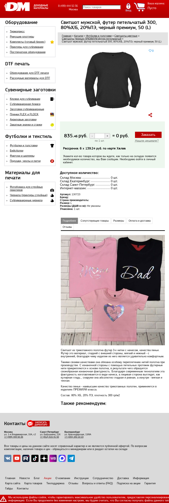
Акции (47, 478)
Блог (37, 478)
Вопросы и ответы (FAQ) (97, 483)
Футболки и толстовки (24, 145)
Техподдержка (55, 483)
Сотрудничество (103, 478)
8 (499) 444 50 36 (68, 6)
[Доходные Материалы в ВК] (7, 458)
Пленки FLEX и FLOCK (24, 114)
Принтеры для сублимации (26, 46)
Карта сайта (12, 483)
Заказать (148, 135)
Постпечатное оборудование (28, 52)
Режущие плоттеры (22, 36)
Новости (24, 478)
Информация (141, 478)
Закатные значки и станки (26, 124)
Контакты (22, 488)
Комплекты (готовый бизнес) (27, 41)
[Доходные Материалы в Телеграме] (71, 458)
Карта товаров (33, 483)
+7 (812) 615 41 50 (49, 437)
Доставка (123, 478)
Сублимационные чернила (26, 200)
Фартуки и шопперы (22, 155)
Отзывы (73, 483)
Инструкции (81, 478)
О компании (62, 478)
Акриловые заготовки (23, 119)
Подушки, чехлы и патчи (25, 160)
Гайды (9, 488)
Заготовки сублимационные (27, 109)
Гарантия (150, 483)
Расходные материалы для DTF (30, 78)
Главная (10, 478)
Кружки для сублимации (25, 98)
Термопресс (17, 31)
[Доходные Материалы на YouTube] (16, 458)
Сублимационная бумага (25, 104)
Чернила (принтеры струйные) (28, 195)
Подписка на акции (128, 483)
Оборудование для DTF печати (29, 72)
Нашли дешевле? (147, 140)
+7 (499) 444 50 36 (13, 437)
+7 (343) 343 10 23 (74, 437)
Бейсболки (16, 150)
